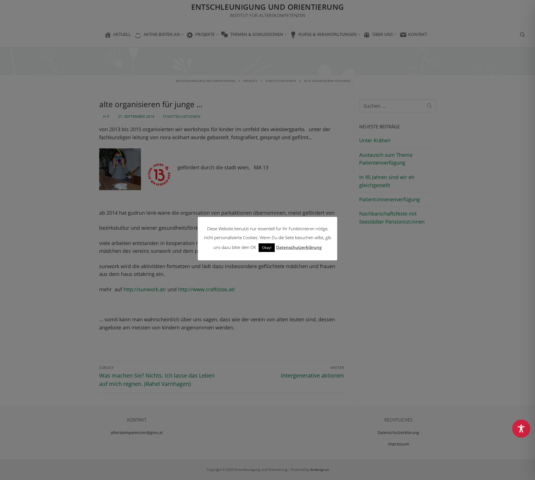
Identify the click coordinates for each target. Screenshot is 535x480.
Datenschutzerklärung (299, 247)
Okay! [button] (266, 247)
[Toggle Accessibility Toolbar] (521, 428)
